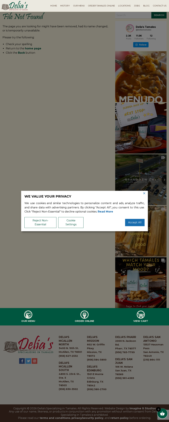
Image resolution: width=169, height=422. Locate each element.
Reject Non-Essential (40, 222)
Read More (105, 211)
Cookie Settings (71, 222)
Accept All (135, 222)
